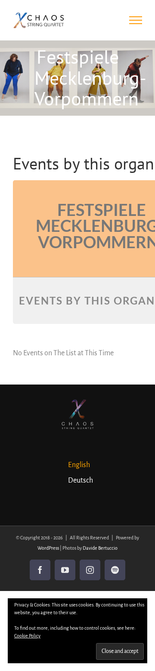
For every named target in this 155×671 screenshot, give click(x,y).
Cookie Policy (27, 635)
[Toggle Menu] (136, 20)
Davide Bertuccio (100, 548)
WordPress (48, 548)
